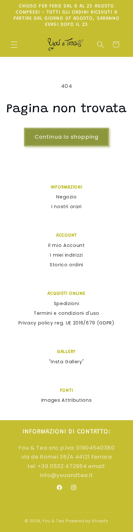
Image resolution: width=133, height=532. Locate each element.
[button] (14, 44)
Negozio (66, 197)
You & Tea (53, 521)
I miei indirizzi (66, 255)
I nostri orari (66, 206)
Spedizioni (66, 303)
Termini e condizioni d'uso (66, 313)
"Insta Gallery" (66, 361)
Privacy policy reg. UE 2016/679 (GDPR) (66, 323)
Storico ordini (66, 264)
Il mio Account (66, 245)
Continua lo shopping (66, 137)
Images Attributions (66, 400)
